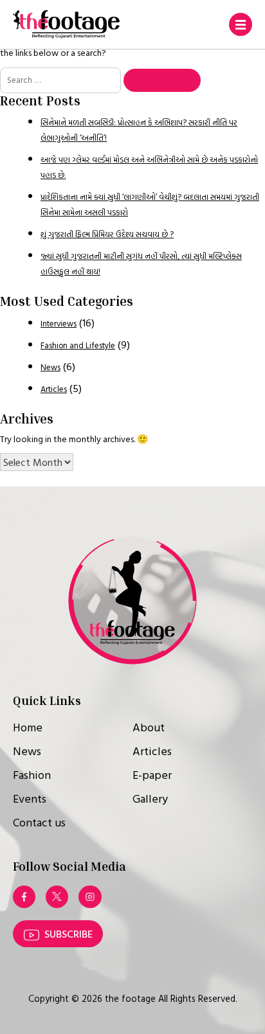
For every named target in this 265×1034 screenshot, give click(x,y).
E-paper (152, 774)
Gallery (150, 798)
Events (29, 798)
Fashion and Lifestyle (78, 345)
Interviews (59, 323)
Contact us (39, 822)
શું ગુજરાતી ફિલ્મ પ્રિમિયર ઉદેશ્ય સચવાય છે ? (107, 234)
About (148, 727)
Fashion (32, 774)
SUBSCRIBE (68, 933)
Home (27, 727)
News (50, 367)
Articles (54, 389)
